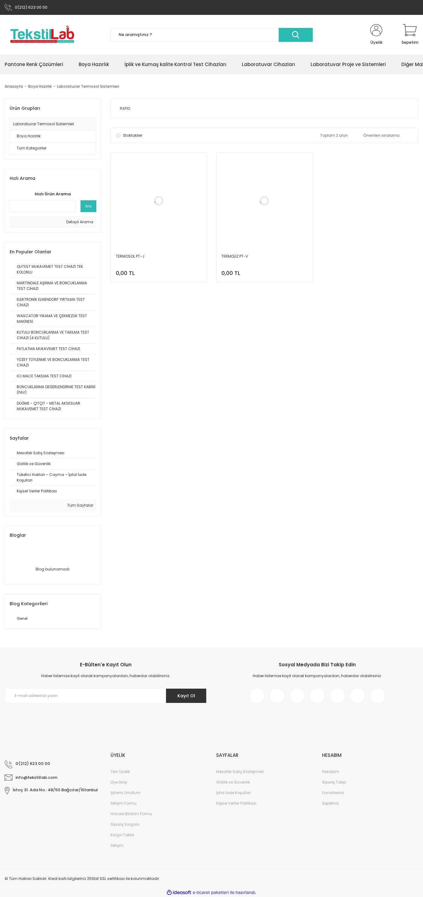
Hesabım (330, 771)
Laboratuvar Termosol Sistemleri (88, 86)
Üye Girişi (119, 782)
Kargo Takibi (122, 834)
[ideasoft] (179, 892)
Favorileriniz (333, 792)
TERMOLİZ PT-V (234, 256)
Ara (88, 206)
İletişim (117, 845)
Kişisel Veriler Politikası (236, 803)
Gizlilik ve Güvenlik (233, 782)
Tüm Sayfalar (79, 505)
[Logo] (42, 34)
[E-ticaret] (211, 892)
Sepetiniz (330, 803)
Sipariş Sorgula (125, 824)
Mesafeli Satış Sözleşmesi (240, 771)
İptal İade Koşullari (233, 792)
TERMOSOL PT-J (130, 256)
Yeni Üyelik (120, 771)
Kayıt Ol (186, 696)
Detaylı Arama (79, 221)
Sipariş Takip (334, 782)
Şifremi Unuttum (126, 792)
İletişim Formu (124, 803)
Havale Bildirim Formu (131, 813)
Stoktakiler (132, 135)
